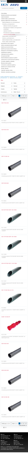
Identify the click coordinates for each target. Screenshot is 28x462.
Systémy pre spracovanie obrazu (9, 48)
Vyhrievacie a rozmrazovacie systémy (10, 59)
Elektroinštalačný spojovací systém (9, 57)
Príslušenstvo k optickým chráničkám (11, 32)
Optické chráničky (7, 31)
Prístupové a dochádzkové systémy (9, 50)
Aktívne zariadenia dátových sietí (9, 45)
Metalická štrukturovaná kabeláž (8, 15)
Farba (15, 83)
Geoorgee (14, 446)
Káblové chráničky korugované (10, 25)
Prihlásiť (4, 1)
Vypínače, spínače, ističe (6, 70)
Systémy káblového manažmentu (9, 20)
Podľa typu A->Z (5, 95)
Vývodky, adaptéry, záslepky (7, 61)
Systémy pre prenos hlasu (7, 47)
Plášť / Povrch (17, 92)
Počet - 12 (14, 95)
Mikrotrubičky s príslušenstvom (9, 36)
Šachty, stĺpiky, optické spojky (8, 41)
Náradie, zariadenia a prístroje (8, 72)
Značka (2, 89)
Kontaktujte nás (4, 448)
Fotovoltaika (4, 13)
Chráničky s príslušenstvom (8, 24)
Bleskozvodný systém (6, 63)
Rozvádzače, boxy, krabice (7, 43)
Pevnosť (2, 83)
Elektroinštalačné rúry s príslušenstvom (11, 22)
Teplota (15, 89)
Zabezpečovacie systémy (7, 54)
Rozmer (15, 86)
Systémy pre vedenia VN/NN (8, 66)
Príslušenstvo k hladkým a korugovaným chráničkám (12, 28)
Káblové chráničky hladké (9, 34)
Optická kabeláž (5, 17)
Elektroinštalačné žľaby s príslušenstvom (11, 39)
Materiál (3, 86)
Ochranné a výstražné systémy (8, 64)
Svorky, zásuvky (4, 68)
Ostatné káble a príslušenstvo (8, 18)
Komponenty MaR (5, 56)
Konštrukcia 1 (4, 92)
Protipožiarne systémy (6, 52)
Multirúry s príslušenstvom (8, 38)
